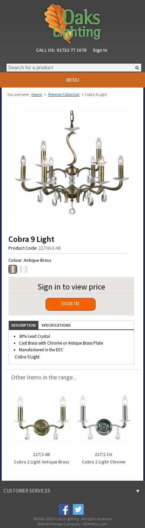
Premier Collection (64, 94)
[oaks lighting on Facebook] (64, 509)
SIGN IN (70, 303)
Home (36, 94)
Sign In (100, 50)
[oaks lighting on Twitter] (78, 509)
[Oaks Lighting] (72, 22)
